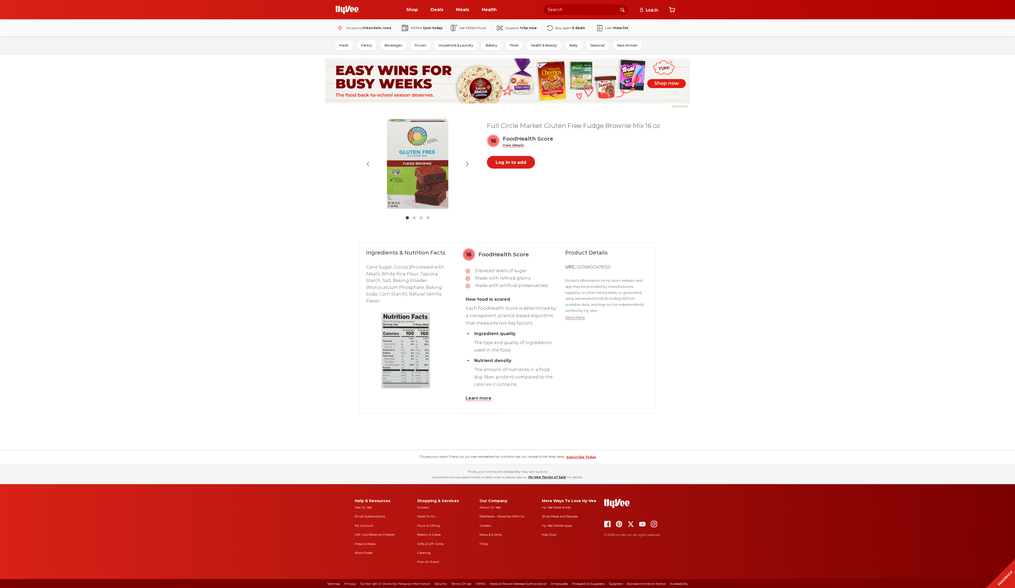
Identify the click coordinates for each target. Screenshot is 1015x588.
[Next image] (467, 164)
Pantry (366, 45)
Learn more (478, 398)
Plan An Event (428, 562)
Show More (575, 318)
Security (441, 584)
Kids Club (549, 534)
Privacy (350, 584)
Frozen (420, 45)
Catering (424, 553)
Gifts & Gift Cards (430, 544)
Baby (574, 45)
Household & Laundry (456, 45)
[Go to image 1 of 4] (407, 218)
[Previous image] (368, 164)
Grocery (423, 507)
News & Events (490, 534)
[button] (513, 145)
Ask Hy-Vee (363, 507)
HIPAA (481, 584)
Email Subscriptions (370, 516)
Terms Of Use (461, 584)
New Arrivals (627, 45)
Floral (514, 45)
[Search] (622, 9)
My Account (364, 525)
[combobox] (586, 10)
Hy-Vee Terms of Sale (547, 477)
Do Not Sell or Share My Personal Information (395, 584)
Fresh (343, 45)
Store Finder (364, 553)
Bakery (491, 45)
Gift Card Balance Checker (375, 534)
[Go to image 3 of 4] (421, 218)
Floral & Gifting (428, 525)
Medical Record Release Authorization (518, 584)
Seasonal (597, 45)
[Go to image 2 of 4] (414, 218)
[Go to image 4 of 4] (428, 218)
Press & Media (365, 544)
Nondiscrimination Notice (646, 584)
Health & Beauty (544, 45)
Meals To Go (426, 516)
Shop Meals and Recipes (560, 516)
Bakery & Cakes (429, 534)
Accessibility (679, 584)
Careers (485, 525)
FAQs (483, 544)
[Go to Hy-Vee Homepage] (347, 10)
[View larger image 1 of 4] (417, 163)
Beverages (393, 45)
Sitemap (333, 584)
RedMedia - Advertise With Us (501, 516)
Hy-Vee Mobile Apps (557, 525)
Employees (559, 584)
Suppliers (616, 584)
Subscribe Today (581, 457)
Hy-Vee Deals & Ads (556, 507)
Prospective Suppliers (588, 584)
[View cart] (672, 9)
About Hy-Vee (490, 507)
